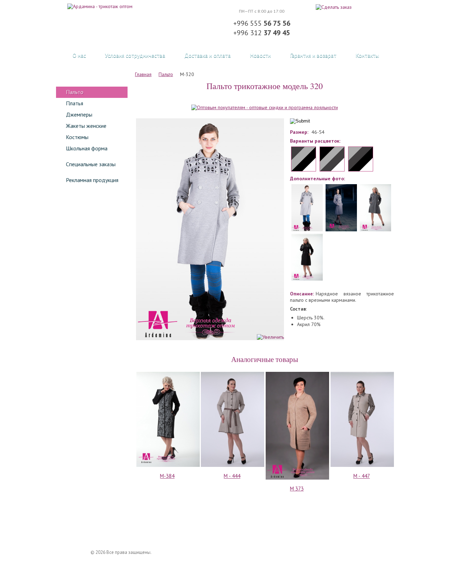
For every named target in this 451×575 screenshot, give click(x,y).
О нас (79, 55)
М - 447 (361, 476)
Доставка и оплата (207, 55)
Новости (260, 55)
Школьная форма (86, 148)
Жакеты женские (86, 125)
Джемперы (79, 114)
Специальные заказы (91, 164)
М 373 (297, 488)
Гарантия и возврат (313, 55)
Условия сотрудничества (135, 55)
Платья (74, 103)
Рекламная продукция (92, 179)
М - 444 (232, 476)
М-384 (167, 476)
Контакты (367, 55)
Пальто (75, 91)
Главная (143, 74)
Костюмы (77, 136)
